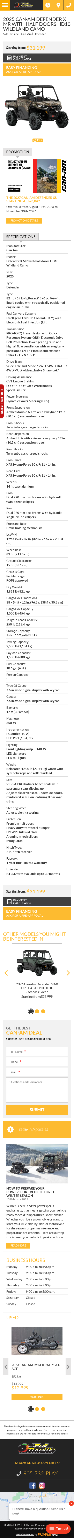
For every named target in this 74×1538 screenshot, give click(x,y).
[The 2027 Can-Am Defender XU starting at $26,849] (37, 176)
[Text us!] (58, 1530)
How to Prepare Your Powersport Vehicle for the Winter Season (31, 1192)
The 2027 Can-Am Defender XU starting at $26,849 (32, 199)
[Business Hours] (48, 5)
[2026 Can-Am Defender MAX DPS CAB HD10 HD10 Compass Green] (37, 963)
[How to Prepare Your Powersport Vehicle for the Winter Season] (37, 1163)
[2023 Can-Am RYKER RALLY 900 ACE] (37, 1341)
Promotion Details (24, 220)
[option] (37, 972)
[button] (6, 973)
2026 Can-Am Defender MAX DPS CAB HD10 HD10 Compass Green (37, 988)
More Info (37, 1396)
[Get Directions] (58, 5)
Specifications (21, 237)
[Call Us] (69, 5)
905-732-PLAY (40, 1473)
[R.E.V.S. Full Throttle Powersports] (26, 5)
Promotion (17, 152)
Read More (18, 1245)
